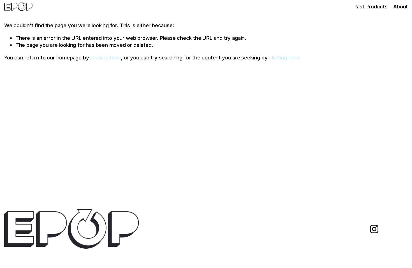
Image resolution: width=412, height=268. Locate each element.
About (400, 6)
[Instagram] (374, 229)
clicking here (105, 57)
